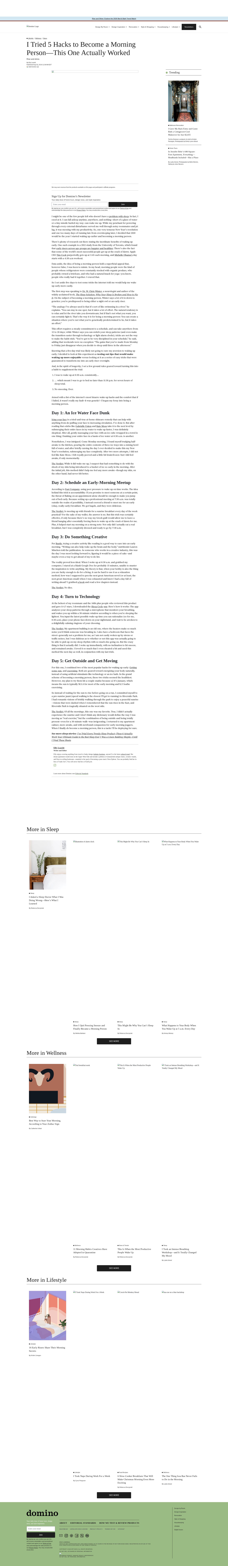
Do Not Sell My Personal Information (72, 1556)
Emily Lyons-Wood (192, 141)
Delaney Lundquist (179, 139)
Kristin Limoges (36, 1355)
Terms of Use (124, 208)
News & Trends (124, 1245)
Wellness (38, 38)
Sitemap (121, 1529)
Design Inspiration (118, 27)
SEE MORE (114, 1041)
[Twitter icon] (82, 1535)
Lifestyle (175, 27)
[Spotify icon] (87, 1535)
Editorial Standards (81, 773)
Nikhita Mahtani (80, 1033)
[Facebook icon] (76, 1535)
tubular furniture (99, 754)
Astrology (33, 1117)
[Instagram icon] (66, 1535)
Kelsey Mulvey (168, 1033)
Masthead (63, 1529)
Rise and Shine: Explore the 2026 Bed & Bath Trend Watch (114, 19)
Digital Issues (178, 1530)
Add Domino (32, 67)
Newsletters (189, 27)
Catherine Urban (36, 1128)
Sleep (45, 38)
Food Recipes (123, 1472)
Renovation (133, 27)
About (63, 1523)
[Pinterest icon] (71, 1535)
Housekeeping (162, 27)
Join (123, 204)
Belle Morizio (194, 162)
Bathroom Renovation (177, 125)
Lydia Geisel (174, 162)
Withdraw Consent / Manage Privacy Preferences (76, 1555)
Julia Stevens (179, 164)
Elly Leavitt (32, 62)
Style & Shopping (147, 27)
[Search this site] (200, 27)
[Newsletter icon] (61, 1535)
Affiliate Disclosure (79, 1529)
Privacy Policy (81, 210)
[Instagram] (55, 765)
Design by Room (101, 27)
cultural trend (125, 754)
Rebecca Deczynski (37, 908)
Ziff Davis (74, 1549)
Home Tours (173, 148)
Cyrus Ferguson (80, 1480)
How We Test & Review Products (119, 1523)
